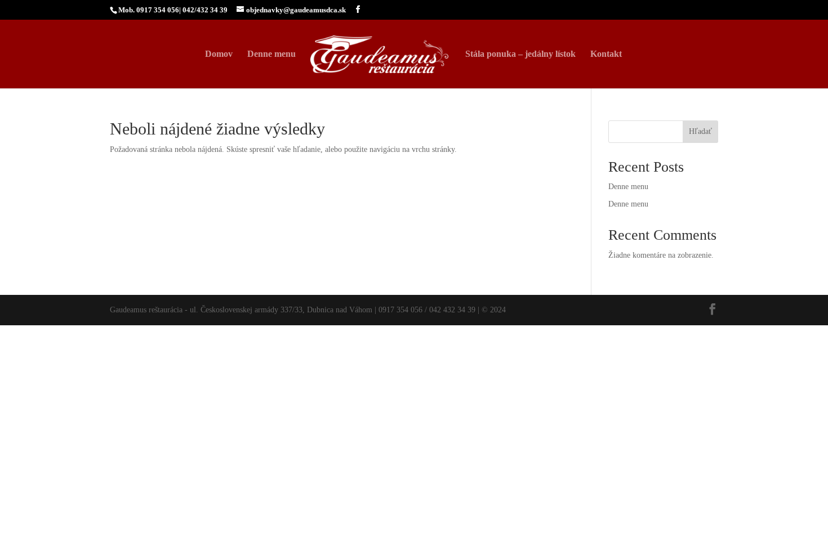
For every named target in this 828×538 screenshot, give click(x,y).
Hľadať (700, 131)
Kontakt (606, 54)
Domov (219, 54)
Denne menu (271, 54)
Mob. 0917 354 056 (148, 10)
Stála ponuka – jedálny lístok (520, 54)
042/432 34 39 (205, 10)
